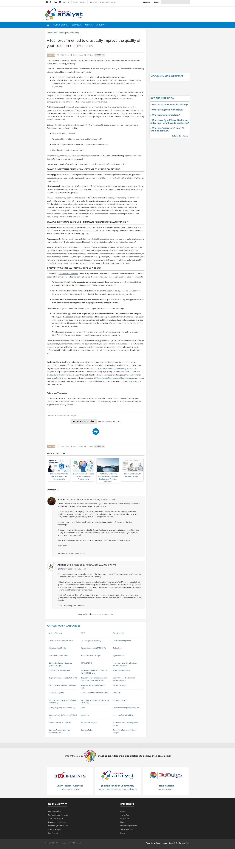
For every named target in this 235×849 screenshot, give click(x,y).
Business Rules (86, 730)
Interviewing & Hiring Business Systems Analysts (125, 664)
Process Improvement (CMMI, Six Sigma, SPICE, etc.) (94, 671)
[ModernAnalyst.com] (118, 775)
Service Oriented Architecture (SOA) (95, 692)
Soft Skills (116, 692)
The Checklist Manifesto (68, 273)
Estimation (117, 648)
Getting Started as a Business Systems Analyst (60, 664)
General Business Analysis (65, 415)
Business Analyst (54, 811)
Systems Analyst (54, 829)
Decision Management (122, 640)
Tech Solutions (165, 785)
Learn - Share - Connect (70, 785)
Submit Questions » (180, 136)
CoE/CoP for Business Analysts (61, 640)
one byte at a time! (165, 789)
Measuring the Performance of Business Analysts (115, 378)
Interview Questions (107, 2)
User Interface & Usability (123, 715)
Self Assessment (126, 829)
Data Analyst (53, 833)
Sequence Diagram (56, 692)
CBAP (83, 633)
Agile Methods (118, 655)
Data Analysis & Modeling (91, 640)
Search (62, 32)
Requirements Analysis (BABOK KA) (63, 678)
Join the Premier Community (117, 785)
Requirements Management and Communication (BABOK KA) (94, 679)
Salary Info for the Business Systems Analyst (124, 679)
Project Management (121, 670)
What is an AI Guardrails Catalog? (170, 104)
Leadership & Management (59, 670)
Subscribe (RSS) (72, 32)
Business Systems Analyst (58, 825)
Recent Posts (52, 32)
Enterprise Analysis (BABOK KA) (93, 648)
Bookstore (124, 818)
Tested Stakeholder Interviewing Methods (117, 368)
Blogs (75, 2)
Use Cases (85, 715)
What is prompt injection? (166, 114)
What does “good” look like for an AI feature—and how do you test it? (169, 121)
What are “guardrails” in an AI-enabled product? (167, 129)
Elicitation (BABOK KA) (57, 648)
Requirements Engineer (57, 822)
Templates (93, 2)
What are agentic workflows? (167, 109)
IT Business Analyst (55, 818)
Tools (83, 707)
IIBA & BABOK (86, 663)
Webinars (89, 25)
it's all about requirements (69, 789)
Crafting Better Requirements (59, 375)
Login (156, 2)
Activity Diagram (55, 633)
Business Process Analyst (58, 815)
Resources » (76, 25)
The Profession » (60, 25)
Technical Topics (119, 700)
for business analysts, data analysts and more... (118, 789)
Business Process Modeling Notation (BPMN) (59, 731)
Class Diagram (118, 633)
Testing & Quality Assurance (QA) (62, 707)
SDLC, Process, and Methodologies (62, 685)
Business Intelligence (89, 722)
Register (146, 2)
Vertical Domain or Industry (60, 722)
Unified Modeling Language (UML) (126, 707)
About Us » (101, 25)
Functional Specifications (59, 655)
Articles (66, 2)
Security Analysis (119, 685)
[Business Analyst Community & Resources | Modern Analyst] (64, 14)
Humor (83, 2)
